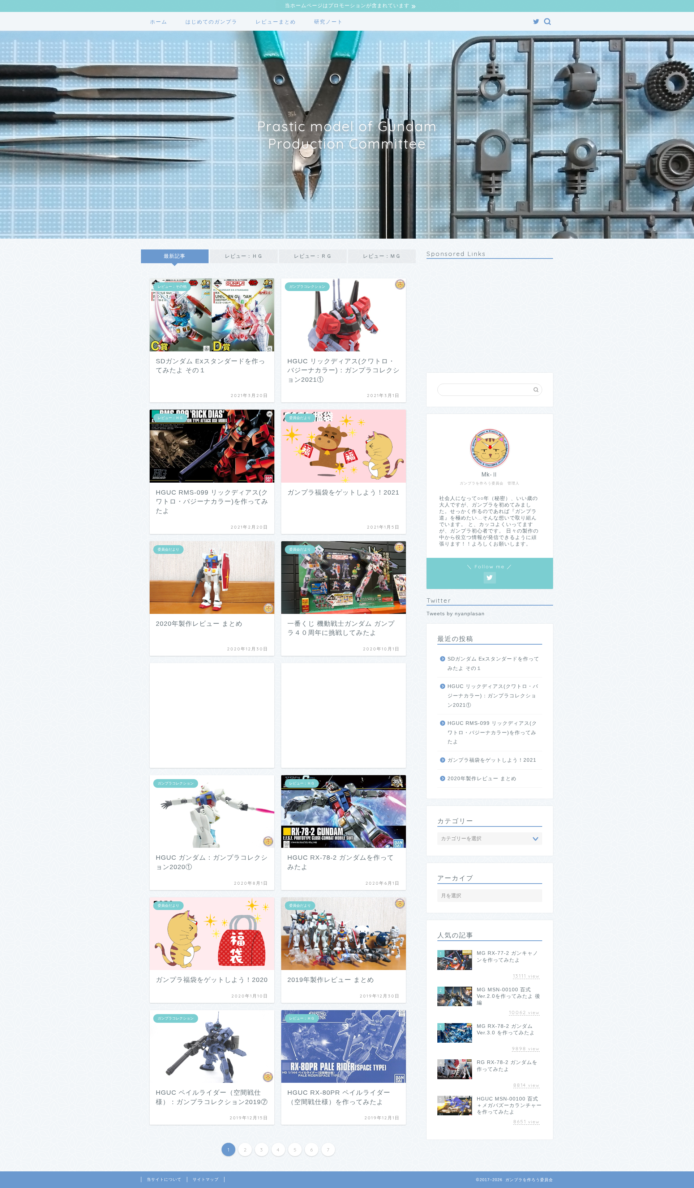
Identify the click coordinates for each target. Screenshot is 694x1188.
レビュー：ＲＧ (313, 256)
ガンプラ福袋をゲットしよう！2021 (491, 760)
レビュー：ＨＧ (244, 256)
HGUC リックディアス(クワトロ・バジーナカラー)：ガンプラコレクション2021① (492, 696)
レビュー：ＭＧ (382, 256)
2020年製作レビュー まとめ (482, 778)
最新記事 (174, 256)
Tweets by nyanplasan (456, 613)
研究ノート (328, 21)
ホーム (158, 21)
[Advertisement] (212, 715)
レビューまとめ (276, 21)
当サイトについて (164, 1179)
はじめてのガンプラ (211, 21)
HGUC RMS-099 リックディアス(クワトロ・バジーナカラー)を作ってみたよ (492, 732)
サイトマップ (206, 1179)
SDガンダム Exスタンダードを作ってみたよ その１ (493, 663)
